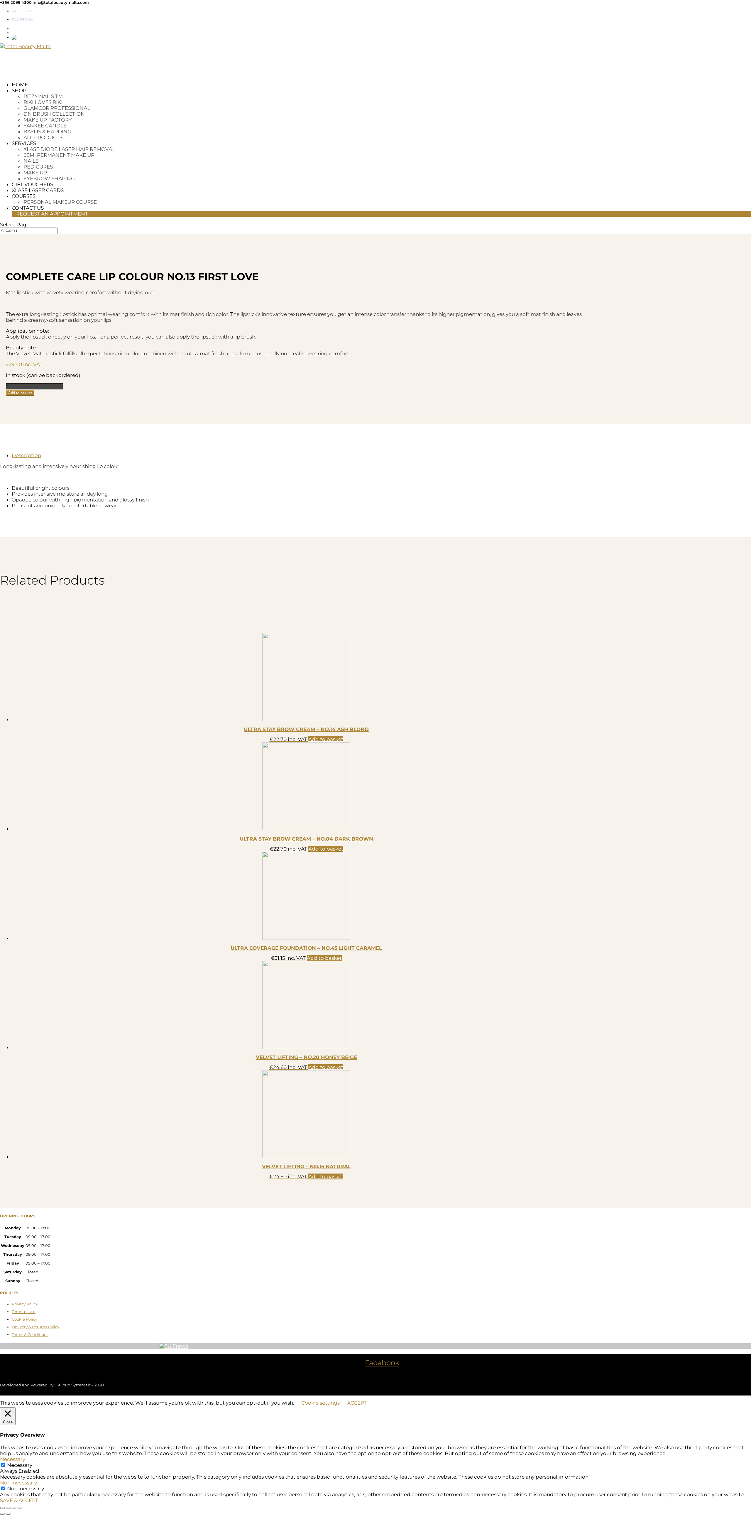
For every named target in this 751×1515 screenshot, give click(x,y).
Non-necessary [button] (18, 1483)
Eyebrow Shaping (49, 178)
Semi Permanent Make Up (58, 155)
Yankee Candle (45, 126)
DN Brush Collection (54, 114)
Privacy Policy (25, 1304)
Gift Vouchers (32, 184)
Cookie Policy (24, 1319)
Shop (19, 90)
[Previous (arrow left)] (2, 1514)
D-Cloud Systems (71, 1385)
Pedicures (38, 167)
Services (24, 143)
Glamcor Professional (56, 108)
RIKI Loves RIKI (42, 102)
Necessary (19, 1465)
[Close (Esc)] (20, 1508)
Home (20, 84)
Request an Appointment (52, 214)
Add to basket (20, 393)
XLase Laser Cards (38, 190)
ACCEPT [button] (357, 1403)
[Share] (14, 1508)
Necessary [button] (12, 1459)
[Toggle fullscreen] (8, 1508)
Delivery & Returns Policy (35, 1326)
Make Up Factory (47, 120)
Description (26, 455)
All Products (42, 137)
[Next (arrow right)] (8, 1514)
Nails (30, 161)
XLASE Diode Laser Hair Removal (69, 149)
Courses (23, 196)
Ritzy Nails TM (43, 96)
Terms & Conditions (30, 1334)
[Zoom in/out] (2, 1508)
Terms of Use (23, 1311)
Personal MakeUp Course (60, 202)
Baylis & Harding (47, 131)
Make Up (35, 173)
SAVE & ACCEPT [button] (19, 1500)
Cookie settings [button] (320, 1403)
